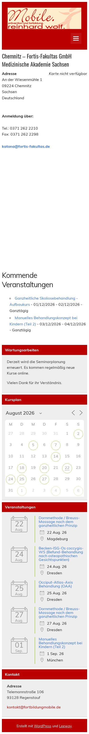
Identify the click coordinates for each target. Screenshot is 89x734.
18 (21, 467)
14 (55, 456)
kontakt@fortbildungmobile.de (34, 707)
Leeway (65, 726)
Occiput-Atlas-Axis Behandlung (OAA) (56, 584)
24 (10, 478)
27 (44, 478)
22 (67, 467)
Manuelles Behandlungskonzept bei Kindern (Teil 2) (60, 643)
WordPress (42, 726)
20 (44, 467)
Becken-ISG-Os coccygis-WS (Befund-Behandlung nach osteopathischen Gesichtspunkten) (61, 554)
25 (21, 478)
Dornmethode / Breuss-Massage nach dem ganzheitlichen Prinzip (59, 521)
